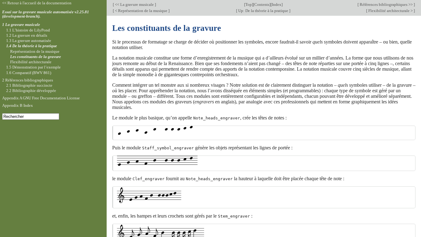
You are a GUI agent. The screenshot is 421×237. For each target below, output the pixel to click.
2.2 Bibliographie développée (31, 90)
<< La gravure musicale (134, 4)
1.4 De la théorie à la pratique (31, 46)
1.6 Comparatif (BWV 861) (28, 72)
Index (276, 4)
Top (248, 4)
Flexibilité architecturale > (390, 10)
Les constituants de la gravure (35, 56)
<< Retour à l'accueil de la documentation (37, 3)
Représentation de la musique (34, 51)
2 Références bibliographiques (27, 80)
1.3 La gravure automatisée (28, 40)
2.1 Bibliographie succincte (29, 85)
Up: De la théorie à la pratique (263, 10)
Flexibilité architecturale (30, 62)
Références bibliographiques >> (386, 4)
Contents (261, 4)
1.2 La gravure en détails (26, 35)
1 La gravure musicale (21, 24)
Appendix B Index (17, 105)
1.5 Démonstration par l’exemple (33, 67)
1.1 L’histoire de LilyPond (28, 30)
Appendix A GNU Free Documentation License (41, 98)
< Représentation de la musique (141, 10)
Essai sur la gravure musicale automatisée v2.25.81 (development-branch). (45, 14)
